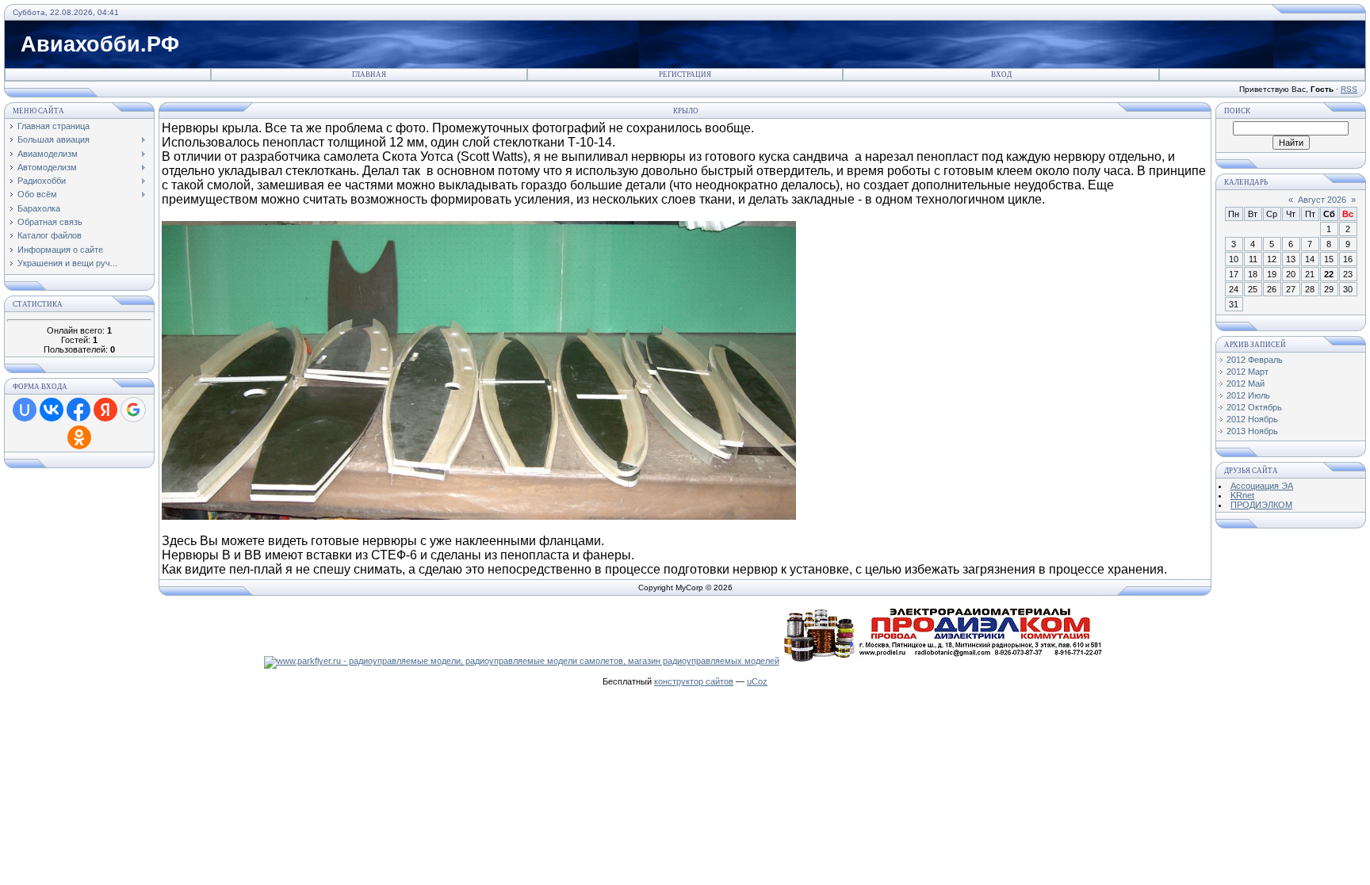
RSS (1349, 89)
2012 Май (1245, 383)
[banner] (521, 661)
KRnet (1242, 495)
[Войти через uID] (24, 410)
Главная (369, 74)
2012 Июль (1248, 395)
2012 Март (1247, 371)
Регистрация (685, 74)
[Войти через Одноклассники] (79, 437)
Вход (1001, 74)
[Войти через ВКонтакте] (51, 410)
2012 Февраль (1254, 359)
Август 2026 (1322, 199)
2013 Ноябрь (1252, 431)
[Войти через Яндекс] (105, 410)
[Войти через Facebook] (78, 410)
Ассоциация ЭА (1261, 485)
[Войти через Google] (133, 409)
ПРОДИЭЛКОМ (1261, 504)
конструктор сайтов (693, 681)
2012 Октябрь (1254, 407)
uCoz (757, 681)
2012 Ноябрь (1252, 419)
